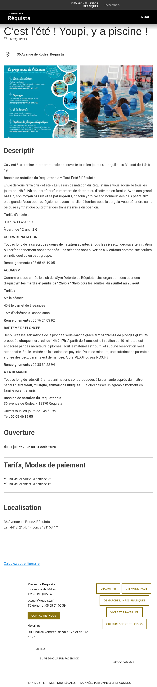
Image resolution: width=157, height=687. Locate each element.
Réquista (19, 16)
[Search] (144, 5)
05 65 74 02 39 (55, 605)
